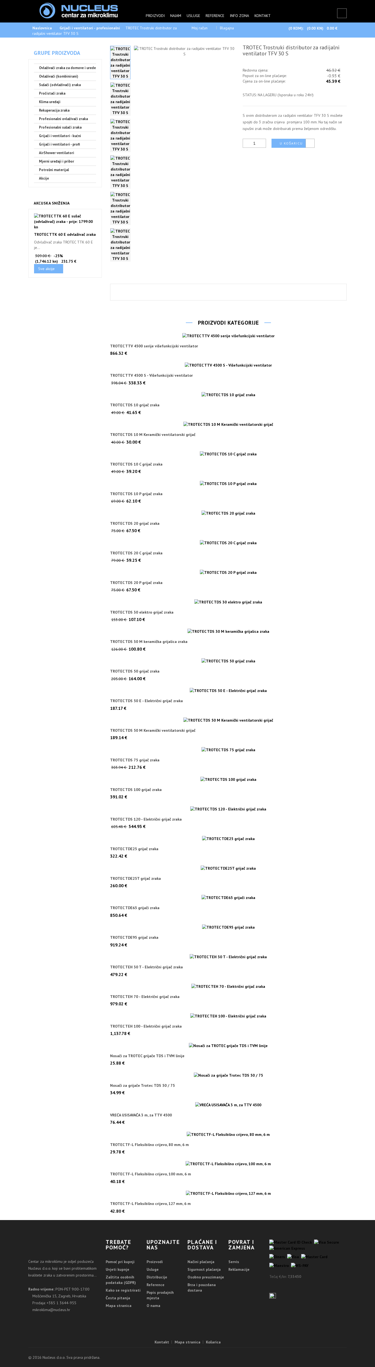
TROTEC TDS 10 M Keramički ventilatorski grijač (152, 435)
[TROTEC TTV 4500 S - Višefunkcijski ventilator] (228, 365)
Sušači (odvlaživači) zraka (60, 85)
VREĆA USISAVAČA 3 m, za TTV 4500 (141, 1115)
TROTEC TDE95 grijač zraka (134, 937)
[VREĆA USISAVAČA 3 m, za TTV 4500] (228, 1105)
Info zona (239, 15)
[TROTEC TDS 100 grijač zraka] (228, 779)
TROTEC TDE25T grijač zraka (135, 879)
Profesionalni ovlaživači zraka (63, 119)
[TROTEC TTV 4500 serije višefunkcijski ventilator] (228, 336)
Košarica (213, 1342)
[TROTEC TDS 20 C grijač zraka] (228, 543)
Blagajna (227, 27)
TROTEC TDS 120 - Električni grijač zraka (146, 819)
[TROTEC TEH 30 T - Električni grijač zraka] (228, 957)
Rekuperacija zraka (54, 110)
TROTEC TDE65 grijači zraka (134, 908)
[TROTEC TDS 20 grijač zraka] (228, 513)
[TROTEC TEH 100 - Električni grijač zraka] (228, 1016)
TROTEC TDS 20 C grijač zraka (136, 553)
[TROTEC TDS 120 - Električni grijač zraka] (228, 809)
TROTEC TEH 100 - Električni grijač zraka (146, 1026)
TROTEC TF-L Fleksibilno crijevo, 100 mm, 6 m (150, 1174)
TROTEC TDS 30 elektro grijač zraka (141, 612)
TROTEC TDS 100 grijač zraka (136, 790)
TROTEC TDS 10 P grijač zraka (136, 494)
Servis (233, 1261)
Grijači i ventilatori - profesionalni (90, 27)
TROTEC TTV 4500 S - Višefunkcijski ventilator (151, 375)
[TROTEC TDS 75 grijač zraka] (228, 750)
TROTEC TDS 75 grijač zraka (134, 760)
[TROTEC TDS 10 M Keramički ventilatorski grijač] (228, 424)
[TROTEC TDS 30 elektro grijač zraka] (228, 602)
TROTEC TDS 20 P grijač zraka (136, 583)
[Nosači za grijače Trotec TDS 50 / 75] (228, 1075)
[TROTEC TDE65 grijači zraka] (228, 898)
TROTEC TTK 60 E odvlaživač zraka (65, 234)
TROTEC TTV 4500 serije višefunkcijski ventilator (154, 346)
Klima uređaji (49, 102)
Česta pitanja (118, 1297)
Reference (215, 15)
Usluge (193, 15)
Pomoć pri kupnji (120, 1261)
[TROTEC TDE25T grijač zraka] (228, 868)
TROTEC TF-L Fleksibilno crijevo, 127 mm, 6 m (150, 1204)
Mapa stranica (118, 1305)
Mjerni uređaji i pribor (56, 161)
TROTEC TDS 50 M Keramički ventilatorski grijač (152, 730)
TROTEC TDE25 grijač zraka (134, 849)
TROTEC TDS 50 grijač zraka (134, 671)
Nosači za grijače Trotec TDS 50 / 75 (142, 1086)
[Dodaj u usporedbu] (310, 143)
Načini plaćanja (201, 1261)
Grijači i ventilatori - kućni (60, 136)
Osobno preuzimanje (206, 1277)
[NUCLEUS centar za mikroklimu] (79, 10)
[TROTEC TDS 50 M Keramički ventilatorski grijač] (228, 720)
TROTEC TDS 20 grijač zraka (134, 523)
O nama (153, 1305)
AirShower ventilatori (56, 153)
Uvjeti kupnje (117, 1269)
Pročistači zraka (52, 93)
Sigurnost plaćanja (204, 1269)
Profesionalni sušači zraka (60, 127)
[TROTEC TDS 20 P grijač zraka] (228, 572)
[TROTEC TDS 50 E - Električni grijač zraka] (228, 691)
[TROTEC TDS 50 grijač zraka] (228, 661)
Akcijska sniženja (52, 203)
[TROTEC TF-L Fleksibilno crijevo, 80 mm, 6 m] (228, 1134)
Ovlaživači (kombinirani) (58, 76)
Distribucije (157, 1277)
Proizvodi (155, 15)
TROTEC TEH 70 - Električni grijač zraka (145, 997)
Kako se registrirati (123, 1290)
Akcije (44, 178)
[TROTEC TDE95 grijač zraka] (228, 927)
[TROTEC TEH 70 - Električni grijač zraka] (228, 986)
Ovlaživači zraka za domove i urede (67, 68)
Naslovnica (42, 27)
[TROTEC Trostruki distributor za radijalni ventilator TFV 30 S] (120, 62)
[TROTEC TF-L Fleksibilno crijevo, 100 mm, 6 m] (228, 1164)
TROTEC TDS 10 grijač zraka (134, 405)
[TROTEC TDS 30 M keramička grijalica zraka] (228, 631)
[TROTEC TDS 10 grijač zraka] (228, 395)
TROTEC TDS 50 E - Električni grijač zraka (146, 701)
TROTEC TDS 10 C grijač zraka (136, 464)
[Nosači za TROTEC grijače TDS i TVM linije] (228, 1045)
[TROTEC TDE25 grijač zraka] (228, 838)
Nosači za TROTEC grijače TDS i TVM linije (147, 1056)
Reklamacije (239, 1269)
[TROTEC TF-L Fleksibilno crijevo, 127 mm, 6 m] (228, 1193)
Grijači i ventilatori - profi (59, 144)
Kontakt (262, 15)
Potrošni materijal (54, 170)
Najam (175, 15)
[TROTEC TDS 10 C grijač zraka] (228, 454)
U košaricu (291, 143)
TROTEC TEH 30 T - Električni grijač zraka (146, 967)
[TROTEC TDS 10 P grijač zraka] (228, 483)
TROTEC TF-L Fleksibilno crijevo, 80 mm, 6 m (149, 1145)
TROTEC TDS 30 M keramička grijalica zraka (149, 642)
